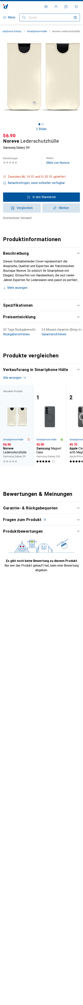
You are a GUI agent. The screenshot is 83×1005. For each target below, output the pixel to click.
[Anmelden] (56, 6)
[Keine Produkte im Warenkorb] (76, 6)
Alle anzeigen (12, 378)
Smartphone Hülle (37, 31)
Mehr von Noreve (57, 161)
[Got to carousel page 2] (42, 124)
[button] (41, 176)
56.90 (9, 135)
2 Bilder (41, 129)
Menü (11, 17)
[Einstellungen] (46, 6)
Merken (64, 208)
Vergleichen (25, 208)
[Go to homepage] (5, 6)
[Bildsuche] (75, 17)
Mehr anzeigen (17, 288)
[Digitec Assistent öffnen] (66, 6)
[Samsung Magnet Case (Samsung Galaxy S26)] (49, 425)
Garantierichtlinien (54, 334)
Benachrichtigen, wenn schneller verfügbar (36, 183)
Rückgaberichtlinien (16, 334)
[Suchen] (24, 17)
